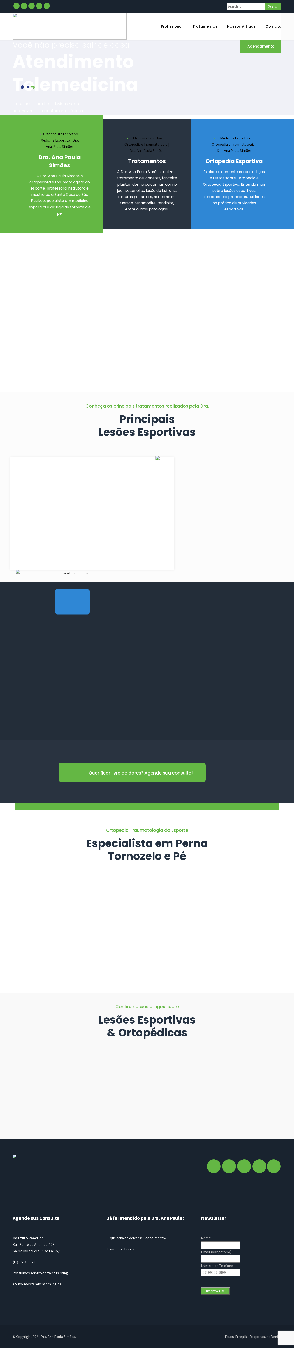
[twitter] (31, 6)
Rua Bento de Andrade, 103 (33, 1244)
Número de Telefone (217, 1265)
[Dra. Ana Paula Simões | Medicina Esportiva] (70, 26)
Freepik (241, 1336)
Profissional (172, 26)
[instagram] (24, 6)
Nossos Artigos (241, 26)
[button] (72, 601)
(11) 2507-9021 (24, 1262)
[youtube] (47, 6)
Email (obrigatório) (216, 1251)
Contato (273, 26)
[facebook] (16, 6)
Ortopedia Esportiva (234, 161)
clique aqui (131, 1249)
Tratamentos (204, 26)
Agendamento (260, 46)
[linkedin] (39, 6)
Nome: (206, 1238)
